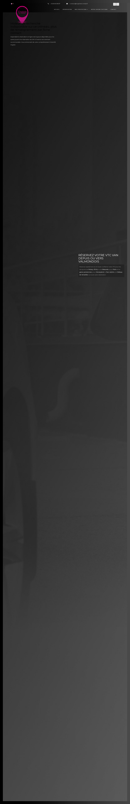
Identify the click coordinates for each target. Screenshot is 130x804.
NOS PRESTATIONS (81, 9)
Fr (13, 3)
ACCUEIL (57, 9)
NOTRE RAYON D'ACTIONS (99, 9)
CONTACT (113, 9)
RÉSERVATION (67, 9)
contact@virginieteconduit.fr (79, 3)
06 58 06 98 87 (55, 3)
